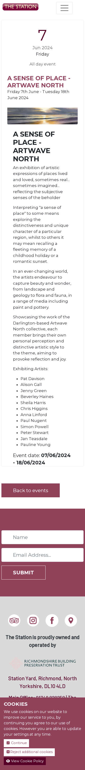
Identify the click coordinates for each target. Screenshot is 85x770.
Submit (23, 572)
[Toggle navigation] (64, 8)
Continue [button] (18, 743)
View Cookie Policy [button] (27, 761)
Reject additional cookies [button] (31, 752)
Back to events (30, 490)
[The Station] (20, 8)
